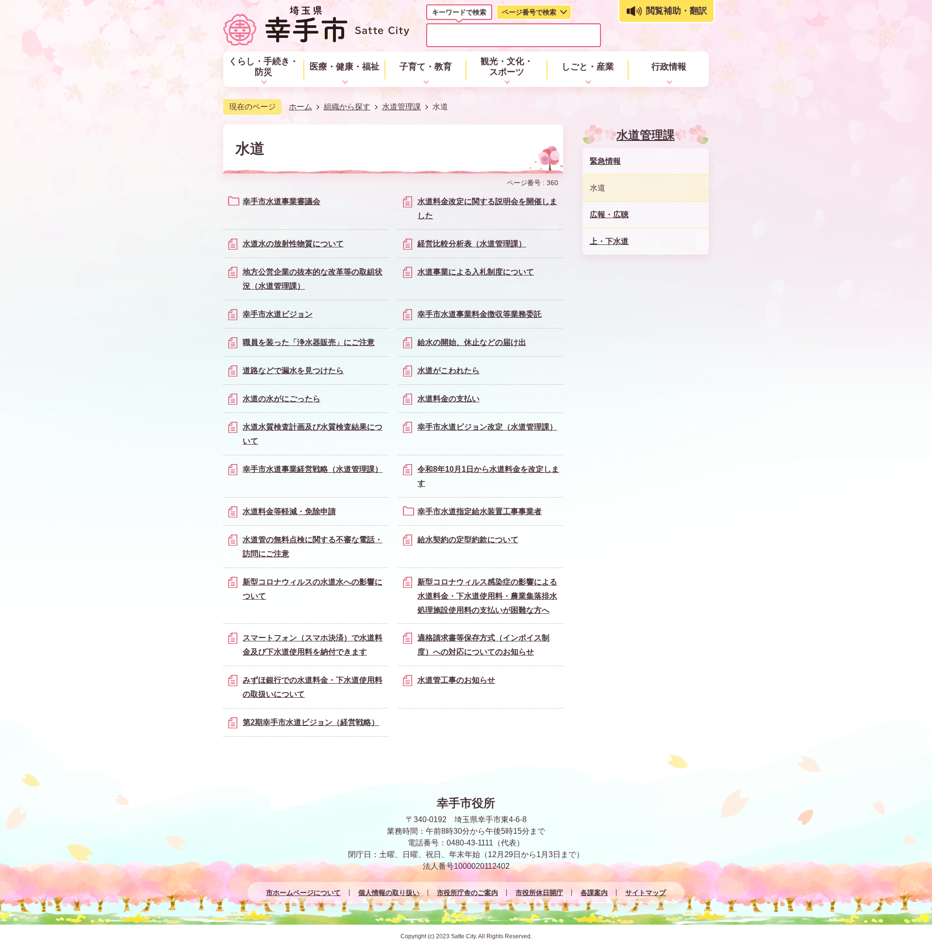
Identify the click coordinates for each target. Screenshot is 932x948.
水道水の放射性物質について (293, 244)
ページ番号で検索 (529, 12)
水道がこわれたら (448, 370)
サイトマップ (645, 892)
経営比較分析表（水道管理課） (471, 244)
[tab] (459, 14)
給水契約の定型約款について (467, 539)
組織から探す (347, 107)
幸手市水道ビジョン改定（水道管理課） (487, 427)
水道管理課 (401, 107)
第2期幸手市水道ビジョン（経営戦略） (311, 722)
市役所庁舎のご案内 (467, 892)
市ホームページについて (303, 892)
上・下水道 (609, 241)
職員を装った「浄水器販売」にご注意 (309, 342)
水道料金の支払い (448, 399)
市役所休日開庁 (539, 892)
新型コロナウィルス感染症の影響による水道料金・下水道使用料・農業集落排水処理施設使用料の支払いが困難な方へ (487, 596)
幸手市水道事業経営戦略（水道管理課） (313, 469)
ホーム (300, 107)
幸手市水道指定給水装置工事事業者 (479, 511)
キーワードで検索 (459, 12)
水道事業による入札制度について (475, 272)
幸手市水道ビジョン (278, 314)
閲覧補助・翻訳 (676, 11)
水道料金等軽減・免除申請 (289, 511)
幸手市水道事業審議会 (281, 201)
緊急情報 (605, 161)
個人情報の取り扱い (388, 892)
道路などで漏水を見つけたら (293, 370)
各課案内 (594, 892)
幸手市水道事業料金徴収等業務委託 (479, 314)
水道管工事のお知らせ (456, 680)
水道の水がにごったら (281, 399)
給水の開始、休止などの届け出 (471, 342)
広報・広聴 (609, 214)
